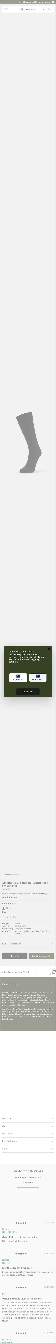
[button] (18, 677)
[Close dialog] (49, 649)
